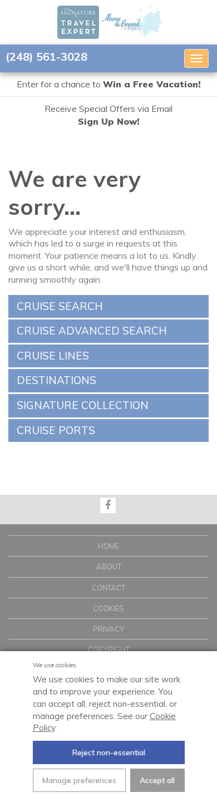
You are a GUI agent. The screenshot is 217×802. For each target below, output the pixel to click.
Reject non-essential (108, 752)
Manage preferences (79, 780)
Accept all (157, 780)
